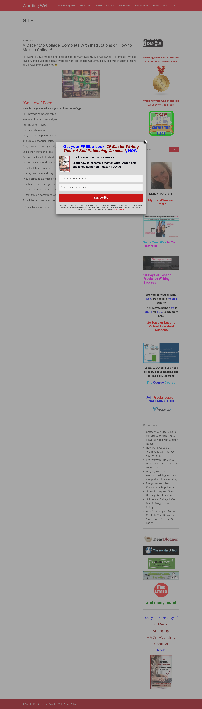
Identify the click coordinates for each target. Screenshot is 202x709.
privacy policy (118, 209)
